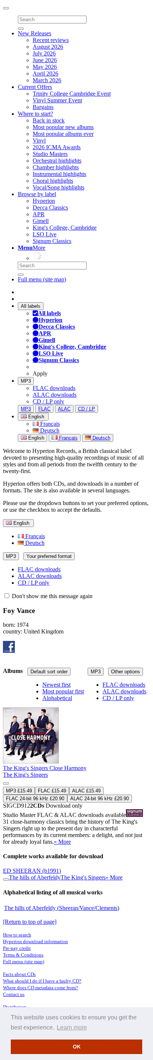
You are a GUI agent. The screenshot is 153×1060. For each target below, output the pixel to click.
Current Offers (35, 87)
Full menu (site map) (42, 279)
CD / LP (86, 409)
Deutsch (49, 430)
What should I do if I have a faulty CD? (42, 981)
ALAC (64, 409)
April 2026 (45, 73)
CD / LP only (48, 401)
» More (62, 842)
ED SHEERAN (32, 871)
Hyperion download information (35, 941)
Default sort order (49, 671)
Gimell (41, 221)
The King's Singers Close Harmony (45, 768)
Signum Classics (52, 241)
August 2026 (48, 47)
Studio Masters (50, 154)
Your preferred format (49, 556)
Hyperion (44, 201)
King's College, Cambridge (65, 227)
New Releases (34, 33)
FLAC (44, 409)
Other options (125, 671)
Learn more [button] (72, 1027)
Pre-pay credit (17, 948)
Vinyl (39, 140)
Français (49, 424)
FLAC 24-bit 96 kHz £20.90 (35, 798)
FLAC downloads (54, 388)
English (35, 438)
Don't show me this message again (51, 596)
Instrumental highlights (59, 174)
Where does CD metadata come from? (40, 987)
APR (39, 214)
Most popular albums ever (63, 134)
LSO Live (44, 234)
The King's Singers (25, 775)
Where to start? (35, 114)
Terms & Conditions (23, 955)
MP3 (26, 381)
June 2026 (45, 60)
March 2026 (47, 80)
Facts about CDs (19, 974)
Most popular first (63, 691)
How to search (17, 935)
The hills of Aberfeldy (35, 877)
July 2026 (44, 53)
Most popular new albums (63, 127)
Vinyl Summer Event (57, 100)
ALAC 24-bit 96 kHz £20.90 (99, 798)
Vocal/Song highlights (58, 187)
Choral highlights (53, 181)
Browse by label (37, 194)
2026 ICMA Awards (57, 147)
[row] (76, 763)
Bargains (43, 107)
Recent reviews (51, 40)
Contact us (14, 994)
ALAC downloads (54, 395)
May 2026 (45, 67)
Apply (40, 373)
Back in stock (49, 120)
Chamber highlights (56, 167)
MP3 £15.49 (19, 791)
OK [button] (77, 1047)
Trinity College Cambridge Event (72, 93)
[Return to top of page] (29, 922)
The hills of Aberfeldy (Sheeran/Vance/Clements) (61, 908)
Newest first (56, 684)
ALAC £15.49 (86, 791)
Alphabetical (57, 698)
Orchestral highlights (57, 160)
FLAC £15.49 (52, 791)
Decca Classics (50, 207)
